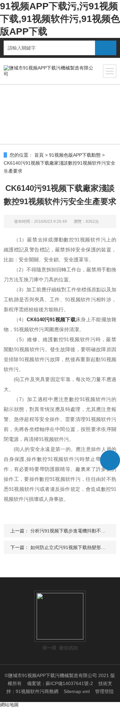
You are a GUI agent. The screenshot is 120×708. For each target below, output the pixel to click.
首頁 (39, 155)
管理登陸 (104, 691)
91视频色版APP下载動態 (75, 155)
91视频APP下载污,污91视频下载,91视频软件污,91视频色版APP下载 (60, 19)
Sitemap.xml (77, 691)
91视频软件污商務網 (37, 691)
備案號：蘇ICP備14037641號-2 (60, 683)
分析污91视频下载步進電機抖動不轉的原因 (75, 530)
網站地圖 (9, 704)
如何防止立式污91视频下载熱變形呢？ (70, 547)
